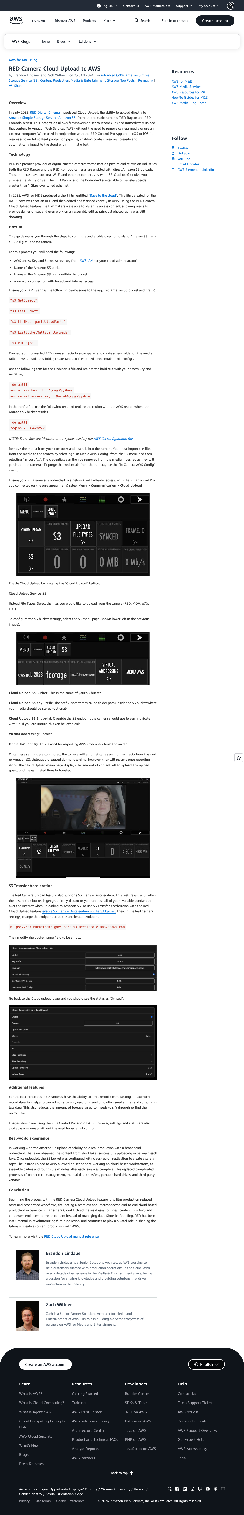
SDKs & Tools (136, 1402)
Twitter (182, 148)
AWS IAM (86, 261)
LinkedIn (183, 153)
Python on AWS (138, 1421)
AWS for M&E (182, 81)
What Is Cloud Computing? (41, 1402)
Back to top (119, 1473)
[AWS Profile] (230, 6)
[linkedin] (185, 1489)
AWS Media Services (186, 86)
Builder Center (137, 1393)
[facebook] (177, 1489)
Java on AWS (135, 1430)
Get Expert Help (191, 1439)
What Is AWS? (30, 1393)
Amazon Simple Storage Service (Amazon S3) (42, 118)
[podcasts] (215, 1489)
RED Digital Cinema (45, 112)
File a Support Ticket (195, 1402)
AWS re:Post (188, 1412)
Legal (182, 1457)
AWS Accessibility (192, 1448)
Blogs (24, 1454)
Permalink (145, 80)
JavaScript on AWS (140, 1448)
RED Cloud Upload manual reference (71, 1236)
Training (79, 1402)
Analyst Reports (85, 1448)
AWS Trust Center (87, 1412)
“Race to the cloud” (103, 195)
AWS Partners (83, 1457)
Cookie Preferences (70, 1501)
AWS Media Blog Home (189, 103)
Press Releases (31, 1463)
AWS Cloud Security (35, 1436)
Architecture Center (88, 1430)
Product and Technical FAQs (95, 1439)
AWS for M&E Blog (23, 60)
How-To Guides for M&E (190, 97)
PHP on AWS (135, 1439)
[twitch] (200, 1489)
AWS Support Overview (197, 1430)
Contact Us (187, 1393)
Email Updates (187, 164)
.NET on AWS (136, 1412)
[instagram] (192, 1489)
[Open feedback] (238, 757)
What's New (29, 1445)
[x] (170, 1489)
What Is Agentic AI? (35, 1412)
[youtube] (208, 1489)
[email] (223, 1489)
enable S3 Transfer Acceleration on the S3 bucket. (79, 911)
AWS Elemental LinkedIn (195, 169)
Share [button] (17, 85)
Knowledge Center (193, 1421)
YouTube (183, 159)
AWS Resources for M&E (190, 92)
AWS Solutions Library (91, 1421)
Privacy (24, 1501)
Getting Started (85, 1393)
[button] (65, 20)
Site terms (43, 1501)
